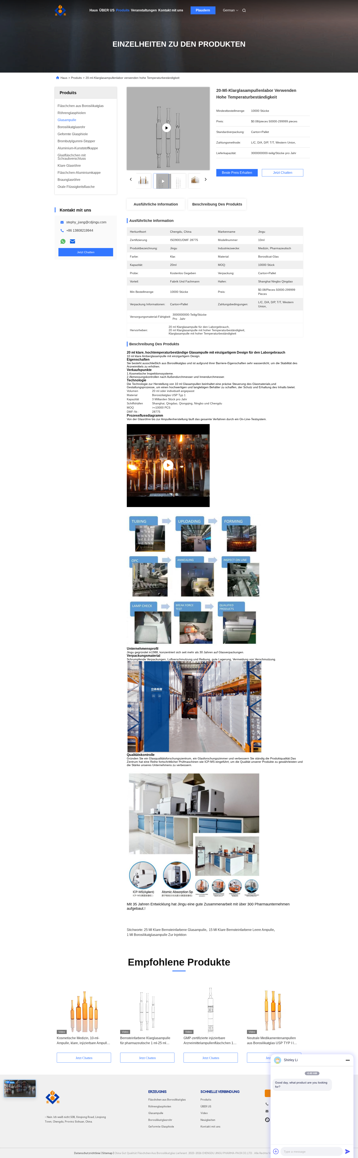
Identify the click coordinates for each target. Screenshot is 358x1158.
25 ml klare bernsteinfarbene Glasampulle (175, 930)
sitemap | (108, 1153)
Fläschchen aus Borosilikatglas (167, 1099)
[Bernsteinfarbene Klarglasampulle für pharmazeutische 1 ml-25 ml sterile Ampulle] (147, 1006)
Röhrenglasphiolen (159, 1106)
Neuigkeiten (208, 1120)
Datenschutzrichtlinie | (88, 1153)
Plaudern (203, 10)
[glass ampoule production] (168, 465)
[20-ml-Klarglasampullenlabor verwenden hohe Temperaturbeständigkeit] (168, 128)
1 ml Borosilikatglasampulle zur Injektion (156, 935)
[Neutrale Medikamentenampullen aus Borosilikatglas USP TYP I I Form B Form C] (274, 1006)
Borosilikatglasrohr (160, 1120)
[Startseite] (60, 10)
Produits (122, 10)
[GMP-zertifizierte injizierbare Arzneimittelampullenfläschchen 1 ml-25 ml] (211, 1006)
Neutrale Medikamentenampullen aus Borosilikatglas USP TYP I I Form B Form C (271, 1041)
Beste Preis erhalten (237, 172)
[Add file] (276, 1151)
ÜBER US (107, 10)
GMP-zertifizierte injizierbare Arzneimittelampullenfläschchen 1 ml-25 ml (208, 1041)
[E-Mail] (72, 241)
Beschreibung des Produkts (217, 204)
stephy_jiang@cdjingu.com (86, 222)
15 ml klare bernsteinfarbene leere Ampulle (241, 930)
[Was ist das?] (267, 1119)
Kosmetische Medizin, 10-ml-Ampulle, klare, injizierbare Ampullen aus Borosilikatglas (84, 1041)
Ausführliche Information (156, 204)
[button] (62, 1015)
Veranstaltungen (144, 10)
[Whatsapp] (63, 241)
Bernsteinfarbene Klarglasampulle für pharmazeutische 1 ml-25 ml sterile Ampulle (145, 1041)
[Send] (347, 1151)
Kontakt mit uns (170, 10)
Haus (94, 10)
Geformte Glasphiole (161, 1126)
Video (204, 1113)
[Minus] (347, 1060)
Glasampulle (155, 1113)
